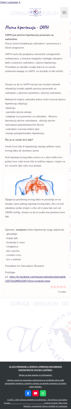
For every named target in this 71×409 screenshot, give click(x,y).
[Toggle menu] (64, 12)
